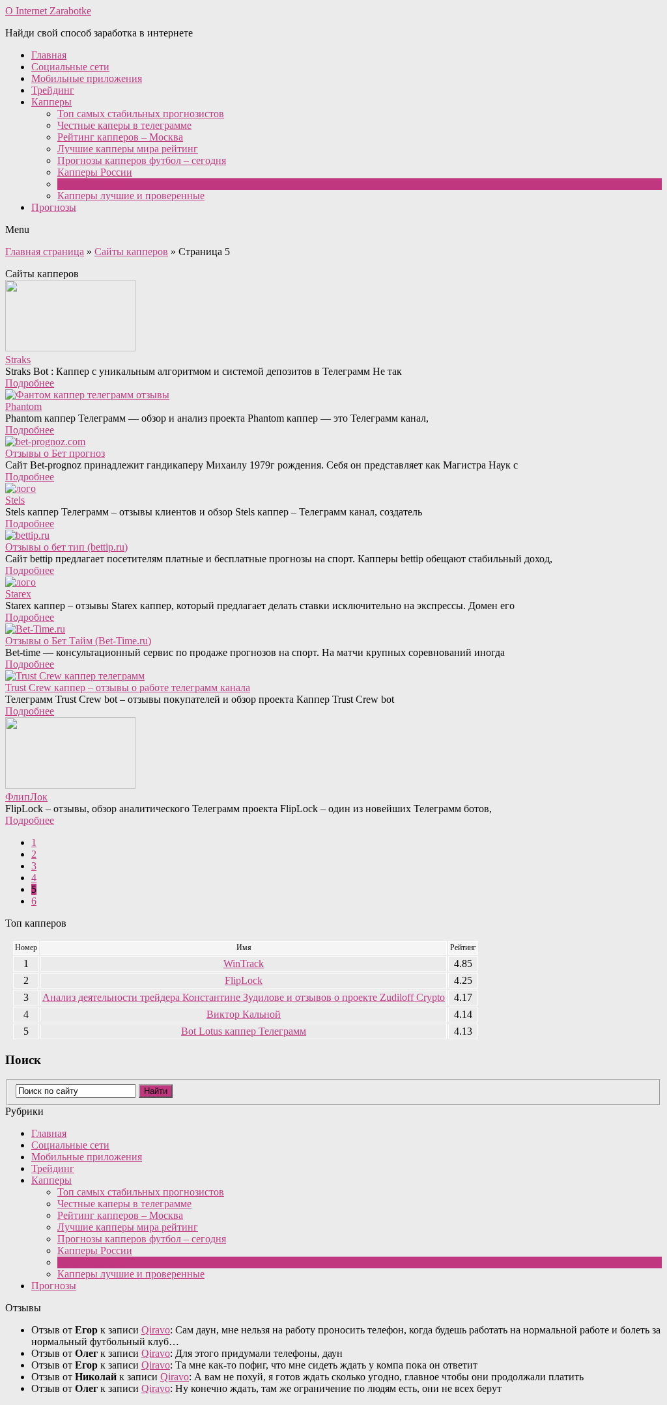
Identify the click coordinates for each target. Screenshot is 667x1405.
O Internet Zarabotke (48, 10)
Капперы (51, 101)
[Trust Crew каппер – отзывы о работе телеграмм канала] (333, 676)
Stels (15, 500)
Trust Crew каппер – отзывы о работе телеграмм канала (127, 687)
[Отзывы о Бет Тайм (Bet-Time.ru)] (333, 629)
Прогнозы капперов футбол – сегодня (141, 160)
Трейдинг (52, 90)
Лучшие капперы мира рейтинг (127, 148)
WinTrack (243, 963)
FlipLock (244, 980)
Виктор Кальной (243, 1014)
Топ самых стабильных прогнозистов (140, 113)
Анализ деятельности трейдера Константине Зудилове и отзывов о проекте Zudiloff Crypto (243, 997)
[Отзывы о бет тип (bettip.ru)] (333, 535)
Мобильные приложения (86, 78)
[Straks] (333, 317)
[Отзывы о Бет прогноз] (333, 442)
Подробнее (29, 383)
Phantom (23, 406)
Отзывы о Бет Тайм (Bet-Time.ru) (78, 640)
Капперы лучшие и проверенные (131, 195)
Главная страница (44, 251)
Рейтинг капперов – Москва (120, 137)
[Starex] (333, 582)
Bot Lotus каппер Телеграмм (243, 1031)
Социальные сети (70, 66)
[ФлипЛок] (333, 754)
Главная (48, 55)
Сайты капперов (94, 183)
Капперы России (94, 172)
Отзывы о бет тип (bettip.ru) (66, 546)
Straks (18, 359)
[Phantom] (333, 395)
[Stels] (333, 489)
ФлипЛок (26, 796)
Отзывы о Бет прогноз (55, 453)
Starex (18, 593)
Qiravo (155, 1329)
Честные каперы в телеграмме (124, 125)
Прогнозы (53, 207)
